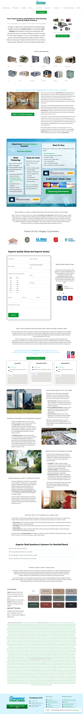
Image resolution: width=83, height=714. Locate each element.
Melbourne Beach (62, 657)
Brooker (40, 628)
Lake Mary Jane (62, 651)
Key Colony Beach (10, 650)
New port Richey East (49, 660)
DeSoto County (23, 635)
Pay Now (78, 8)
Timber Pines (9, 679)
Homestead (22, 645)
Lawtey (63, 653)
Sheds (30, 8)
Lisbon (38, 654)
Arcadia (32, 624)
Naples (24, 660)
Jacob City (16, 648)
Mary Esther (31, 657)
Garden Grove (26, 640)
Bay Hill (31, 625)
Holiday (66, 644)
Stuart (38, 676)
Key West (16, 650)
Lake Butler (70, 650)
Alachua (51, 622)
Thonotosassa (68, 677)
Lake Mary (56, 651)
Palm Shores (20, 666)
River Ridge (60, 670)
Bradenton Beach (71, 627)
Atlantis (50, 624)
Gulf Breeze (48, 641)
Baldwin (8, 625)
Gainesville (21, 640)
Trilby (33, 679)
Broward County (54, 628)
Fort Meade (32, 638)
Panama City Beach (46, 666)
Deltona (18, 635)
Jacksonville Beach (10, 648)
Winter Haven (24, 683)
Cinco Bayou (27, 631)
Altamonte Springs (68, 622)
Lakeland (26, 653)
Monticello (60, 658)
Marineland (9, 657)
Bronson (37, 628)
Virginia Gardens (72, 679)
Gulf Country (53, 641)
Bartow (12, 625)
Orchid (10, 664)
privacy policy (75, 710)
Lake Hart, (27, 651)
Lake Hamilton (22, 651)
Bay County (19, 625)
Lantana (35, 653)
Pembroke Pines (20, 667)
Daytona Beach (47, 634)
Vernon (63, 679)
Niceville (66, 660)
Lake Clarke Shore (10, 651)
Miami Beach (12, 658)
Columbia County (34, 632)
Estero (30, 637)
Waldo (21, 680)
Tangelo (29, 677)
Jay (29, 648)
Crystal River (73, 632)
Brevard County (24, 628)
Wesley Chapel (73, 680)
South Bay (60, 673)
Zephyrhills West (41, 684)
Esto (32, 637)
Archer (36, 624)
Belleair (59, 625)
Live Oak (41, 654)
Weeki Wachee (55, 680)
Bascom (15, 625)
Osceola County (28, 664)
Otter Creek (33, 664)
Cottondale (55, 632)
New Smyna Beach (57, 660)
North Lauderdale (13, 661)
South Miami (71, 673)
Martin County (26, 657)
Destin (27, 635)
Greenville (32, 641)
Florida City (16, 638)
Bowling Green (55, 627)
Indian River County (12, 647)
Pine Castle (41, 667)
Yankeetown (51, 683)
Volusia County (10, 680)
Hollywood (74, 644)
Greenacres (23, 641)
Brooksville (49, 628)
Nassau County (29, 660)
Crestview (65, 632)
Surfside (70, 676)
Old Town (52, 663)
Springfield (45, 674)
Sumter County (55, 676)
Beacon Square (45, 625)
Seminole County (17, 673)
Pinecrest (58, 667)
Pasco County (73, 666)
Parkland (62, 666)
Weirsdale (60, 680)
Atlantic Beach (46, 624)
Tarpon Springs (39, 677)
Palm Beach (55, 664)
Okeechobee (40, 663)
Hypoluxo (58, 645)
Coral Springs (50, 632)
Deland (9, 635)
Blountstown (36, 627)
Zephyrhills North (34, 684)
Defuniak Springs (72, 634)
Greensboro (27, 641)
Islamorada (55, 647)
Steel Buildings (6, 8)
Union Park (48, 679)
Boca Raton (41, 627)
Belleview (12, 627)
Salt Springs (26, 671)
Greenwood (36, 641)
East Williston (65, 635)
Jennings (39, 648)
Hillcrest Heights (37, 644)
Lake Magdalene (51, 651)
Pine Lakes (50, 667)
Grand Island (68, 640)
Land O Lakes (31, 653)
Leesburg (11, 654)
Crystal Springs (11, 634)
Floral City (12, 638)
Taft (15, 677)
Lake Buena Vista (64, 650)
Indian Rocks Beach (28, 647)
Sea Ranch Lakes (68, 671)
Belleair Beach (64, 625)
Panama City (40, 666)
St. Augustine (53, 674)
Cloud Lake (73, 631)
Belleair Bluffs (69, 625)
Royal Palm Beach (10, 671)
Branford (19, 628)
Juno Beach (43, 648)
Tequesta (59, 677)
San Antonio (31, 671)
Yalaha (47, 683)
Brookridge (44, 628)
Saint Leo (22, 671)
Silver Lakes (32, 673)
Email (39, 297)
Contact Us (47, 8)
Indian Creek (66, 645)
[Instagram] (68, 356)
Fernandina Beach (63, 637)
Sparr (33, 674)
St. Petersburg (31, 676)
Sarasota (50, 671)
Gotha (60, 640)
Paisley (44, 664)
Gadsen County (16, 640)
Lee (72, 653)
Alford (64, 622)
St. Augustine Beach (60, 674)
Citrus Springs (50, 631)
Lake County (16, 651)
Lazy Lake (70, 653)
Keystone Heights (25, 650)
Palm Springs (25, 666)
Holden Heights (61, 644)
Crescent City (60, 632)
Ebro (73, 635)
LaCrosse (43, 650)
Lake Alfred (58, 650)
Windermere (13, 683)
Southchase (21, 674)
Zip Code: (32, 282)
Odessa (24, 663)
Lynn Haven (69, 654)
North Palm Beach (33, 661)
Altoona (8, 624)
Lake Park (74, 651)
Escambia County (25, 637)
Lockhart (44, 654)
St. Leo (73, 674)
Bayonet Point (39, 625)
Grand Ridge (73, 640)
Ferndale (68, 637)
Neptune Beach (35, 660)
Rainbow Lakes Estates (24, 670)
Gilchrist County (32, 640)
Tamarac (23, 677)
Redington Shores (49, 670)
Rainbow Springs (32, 670)
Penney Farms (26, 667)
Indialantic (62, 645)
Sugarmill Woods (43, 676)
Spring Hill (36, 674)
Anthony (20, 624)
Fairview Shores (46, 637)
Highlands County (25, 644)
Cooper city (40, 632)
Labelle (35, 650)
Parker (59, 666)
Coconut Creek (18, 632)
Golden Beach (53, 640)
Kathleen (64, 648)
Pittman (73, 667)
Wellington (68, 680)
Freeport (70, 638)
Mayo (44, 657)
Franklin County (65, 638)
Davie (39, 634)
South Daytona (65, 673)
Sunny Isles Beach (61, 676)
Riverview (64, 670)
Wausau (42, 680)
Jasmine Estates (22, 648)
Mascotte (41, 657)
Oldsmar (55, 663)
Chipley (19, 631)
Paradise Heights (54, 666)
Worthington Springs (42, 683)
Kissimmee (31, 650)
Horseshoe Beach (35, 645)
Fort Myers (36, 638)
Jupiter (47, 648)
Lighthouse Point (33, 654)
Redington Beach (42, 670)
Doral (35, 635)
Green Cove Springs (16, 641)
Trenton (30, 679)
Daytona (42, 634)
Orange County (70, 663)
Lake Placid (10, 653)
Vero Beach (67, 679)
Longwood (55, 654)
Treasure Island (25, 679)
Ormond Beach (22, 664)
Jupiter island (59, 648)
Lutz (66, 654)
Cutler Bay (16, 634)
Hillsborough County (54, 644)
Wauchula (38, 680)
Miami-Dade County (25, 658)
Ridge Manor (55, 670)
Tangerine (34, 677)
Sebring (8, 673)
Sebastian (74, 671)
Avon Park (63, 624)
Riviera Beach (68, 670)
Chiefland (16, 631)
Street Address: (34, 258)
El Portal (17, 637)
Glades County (38, 640)
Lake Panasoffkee (68, 651)
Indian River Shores (20, 647)
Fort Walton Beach (53, 638)
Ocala (72, 661)
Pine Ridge (54, 667)
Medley (57, 657)
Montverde (64, 658)
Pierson (37, 667)
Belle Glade (52, 625)
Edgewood (13, 637)
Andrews (12, 624)
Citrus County (35, 631)
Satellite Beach (62, 671)
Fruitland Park (10, 640)
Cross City (69, 632)
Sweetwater (12, 677)
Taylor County (48, 677)
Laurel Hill (60, 653)
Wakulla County (16, 680)
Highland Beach (13, 644)
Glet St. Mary (48, 640)
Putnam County (10, 670)
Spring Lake (40, 674)
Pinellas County (64, 667)
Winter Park (29, 683)
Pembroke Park (13, 667)
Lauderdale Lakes (40, 653)
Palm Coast (15, 666)
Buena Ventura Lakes (62, 628)
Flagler (72, 637)
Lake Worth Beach (21, 653)
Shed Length (11, 266)
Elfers (20, 637)
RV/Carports (15, 8)
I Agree (47, 710)
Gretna (40, 641)
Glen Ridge (44, 640)
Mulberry (21, 660)
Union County (43, 679)
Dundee (38, 635)
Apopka (29, 624)
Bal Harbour (73, 624)
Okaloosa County (34, 663)
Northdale (52, 661)
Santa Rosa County (44, 671)
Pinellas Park (69, 667)
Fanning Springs (52, 637)
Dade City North (25, 634)
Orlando (13, 664)
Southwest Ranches (27, 674)
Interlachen (47, 647)
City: (31, 267)
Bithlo (32, 627)
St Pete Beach (25, 676)
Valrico (57, 679)
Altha (74, 622)
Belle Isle (56, 625)
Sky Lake (45, 673)
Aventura (59, 624)
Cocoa (8, 632)
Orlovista (17, 664)
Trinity (36, 679)
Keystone (20, 650)
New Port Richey (42, 660)
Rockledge (74, 670)
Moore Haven (68, 658)
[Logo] (41, 3)
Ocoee (21, 663)
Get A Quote (39, 8)
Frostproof (74, 638)
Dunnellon (45, 635)
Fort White (60, 638)
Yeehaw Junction (57, 683)
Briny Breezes (29, 628)
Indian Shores (34, 647)
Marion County (15, 657)
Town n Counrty (19, 679)
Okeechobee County (46, 663)
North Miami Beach (25, 661)
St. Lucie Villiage (15, 676)
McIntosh (47, 657)
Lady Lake (47, 650)
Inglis (43, 647)
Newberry (63, 660)
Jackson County (66, 647)
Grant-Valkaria (10, 641)
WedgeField (50, 680)
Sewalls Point (23, 673)
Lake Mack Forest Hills (43, 651)
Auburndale (55, 624)
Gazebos (29, 622)
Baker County (68, 624)
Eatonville (70, 635)
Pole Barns (23, 8)
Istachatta (60, 647)
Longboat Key (49, 654)
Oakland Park (68, 661)
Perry (34, 667)
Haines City (66, 641)
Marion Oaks (20, 657)
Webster (45, 680)
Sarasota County (55, 671)
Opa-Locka (60, 663)
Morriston (73, 658)
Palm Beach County (61, 664)
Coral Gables (44, 632)
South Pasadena (15, 674)
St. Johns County (68, 674)
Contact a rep (29, 184)
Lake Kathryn (36, 651)
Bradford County (10, 628)
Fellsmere (57, 637)
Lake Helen (31, 651)
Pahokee (40, 664)
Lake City (74, 650)
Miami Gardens (18, 658)
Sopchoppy (52, 673)
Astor (42, 624)
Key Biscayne (73, 648)
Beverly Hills (22, 627)
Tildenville (74, 677)
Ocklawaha (17, 663)
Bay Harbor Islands (25, 625)
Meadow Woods (52, 657)
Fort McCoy (27, 638)
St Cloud (49, 674)
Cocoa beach (12, 632)
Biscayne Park (28, 627)
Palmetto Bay (34, 666)
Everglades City (39, 637)
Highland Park (19, 644)
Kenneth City (68, 648)
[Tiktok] (72, 353)
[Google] (59, 298)
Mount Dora (10, 660)
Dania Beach (31, 634)
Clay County (55, 631)
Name (10, 297)
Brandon (15, 628)
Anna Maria (16, 624)
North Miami (19, 661)
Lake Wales (15, 653)
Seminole (12, 673)
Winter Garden (18, 683)
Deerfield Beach (65, 634)
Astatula (39, 624)
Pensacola (31, 667)
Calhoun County (73, 628)
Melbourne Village (69, 657)
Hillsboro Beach (47, 644)
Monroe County (54, 658)
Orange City (64, 663)
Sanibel (39, 671)
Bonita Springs (49, 627)
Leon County (16, 654)
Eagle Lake (55, 635)
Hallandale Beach (72, 641)
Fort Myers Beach (42, 638)
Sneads (48, 673)
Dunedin (41, 635)
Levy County (21, 654)
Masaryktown (36, 657)
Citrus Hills (40, 631)
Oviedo (37, 664)
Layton (66, 653)
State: (31, 275)
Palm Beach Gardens (70, 664)
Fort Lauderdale (22, 638)
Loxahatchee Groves (61, 654)
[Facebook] (65, 298)
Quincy (15, 670)
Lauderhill (55, 653)
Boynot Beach (61, 627)
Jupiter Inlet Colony (52, 648)
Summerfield (49, 676)
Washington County (32, 680)
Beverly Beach (17, 627)
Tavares (43, 677)
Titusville (14, 679)
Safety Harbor (17, 671)
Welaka (63, 680)
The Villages (63, 677)
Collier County (27, 632)
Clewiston (68, 631)
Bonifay (45, 627)
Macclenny (74, 654)
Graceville (63, 640)
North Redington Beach (45, 661)
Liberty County (26, 654)
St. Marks (21, 676)
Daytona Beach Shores (54, 634)
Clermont (64, 631)
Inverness (51, 647)
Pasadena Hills (67, 666)
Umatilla (39, 679)
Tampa (26, 677)
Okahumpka (28, 663)
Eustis (35, 637)
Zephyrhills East (72, 683)
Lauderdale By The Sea (49, 653)
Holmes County (16, 645)
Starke (35, 676)
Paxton (8, 667)
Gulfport (62, 641)
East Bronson (60, 635)
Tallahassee (19, 677)
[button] (54, 280)
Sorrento (56, 673)
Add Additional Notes (14, 304)
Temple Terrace (54, 677)
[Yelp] (70, 298)
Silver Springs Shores (39, 673)
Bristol (34, 628)
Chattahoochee (11, 631)
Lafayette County (52, 650)
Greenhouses (35, 622)
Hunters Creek (53, 645)
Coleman (23, 632)
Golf (57, 640)
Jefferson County (33, 648)
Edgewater (9, 637)
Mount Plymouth (16, 660)
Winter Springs (34, 683)
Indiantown (40, 647)
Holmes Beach (10, 645)
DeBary (60, 634)
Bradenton (66, 627)
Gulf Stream (58, 641)
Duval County (50, 635)
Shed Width (11, 258)
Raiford (18, 670)
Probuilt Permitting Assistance (16, 273)
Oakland (63, 661)
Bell (49, 625)
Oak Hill (56, 661)
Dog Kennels (24, 622)
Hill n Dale (31, 644)
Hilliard (42, 644)
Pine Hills (45, 667)
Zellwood (62, 683)
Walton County (25, 680)
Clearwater (60, 631)
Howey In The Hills (42, 645)
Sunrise (66, 676)
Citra (32, 631)
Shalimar (28, 673)
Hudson (48, 645)
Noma (69, 660)
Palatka (47, 664)
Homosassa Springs (28, 645)
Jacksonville (71, 647)
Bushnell (67, 628)
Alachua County (56, 622)
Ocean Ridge (12, 663)
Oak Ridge (60, 661)
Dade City (20, 634)
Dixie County (31, 635)
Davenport (36, 634)
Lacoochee (39, 650)
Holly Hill (70, 644)
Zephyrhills (67, 683)
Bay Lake (34, 625)
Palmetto (30, 666)
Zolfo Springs (49, 684)
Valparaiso (53, 679)
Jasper (26, 648)
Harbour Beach (72, 645)
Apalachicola (25, 624)
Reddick (37, 670)
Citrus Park (45, 631)
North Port (39, 661)
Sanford (35, 671)
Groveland (44, 641)
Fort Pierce (48, 638)
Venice (60, 679)
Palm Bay (51, 664)
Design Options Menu (68, 8)
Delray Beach (13, 635)
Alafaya (60, 622)
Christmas (23, 631)
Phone (24, 297)
